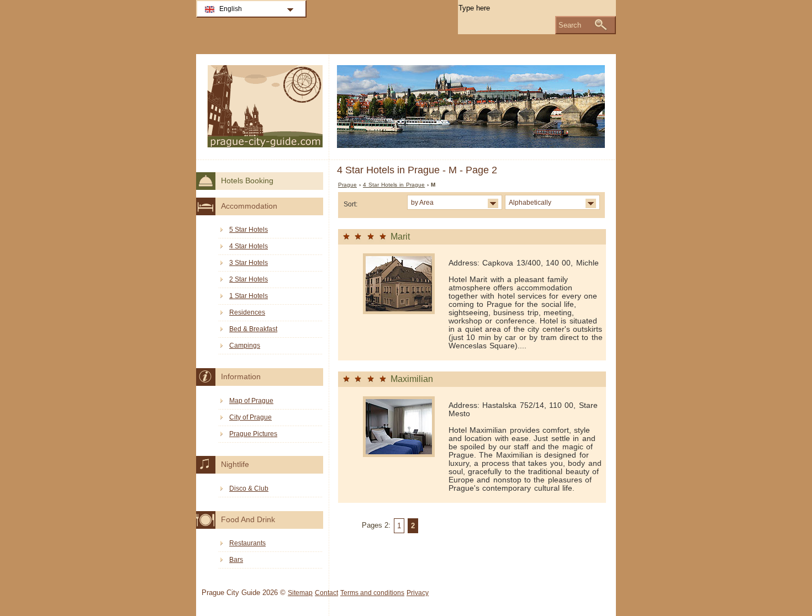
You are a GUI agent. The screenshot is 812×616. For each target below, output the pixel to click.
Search (569, 25)
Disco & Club (248, 488)
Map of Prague (251, 401)
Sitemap (300, 593)
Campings (244, 345)
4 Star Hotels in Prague (394, 185)
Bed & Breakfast (253, 329)
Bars (236, 560)
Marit (400, 236)
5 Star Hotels (248, 229)
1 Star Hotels (248, 296)
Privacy (418, 593)
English (230, 9)
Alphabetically (530, 202)
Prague (347, 185)
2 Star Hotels (248, 279)
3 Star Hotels (248, 263)
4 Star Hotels (248, 246)
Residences (247, 312)
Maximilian (412, 379)
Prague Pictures (253, 434)
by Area (422, 202)
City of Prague (250, 417)
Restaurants (247, 543)
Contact (326, 593)
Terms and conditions (372, 593)
